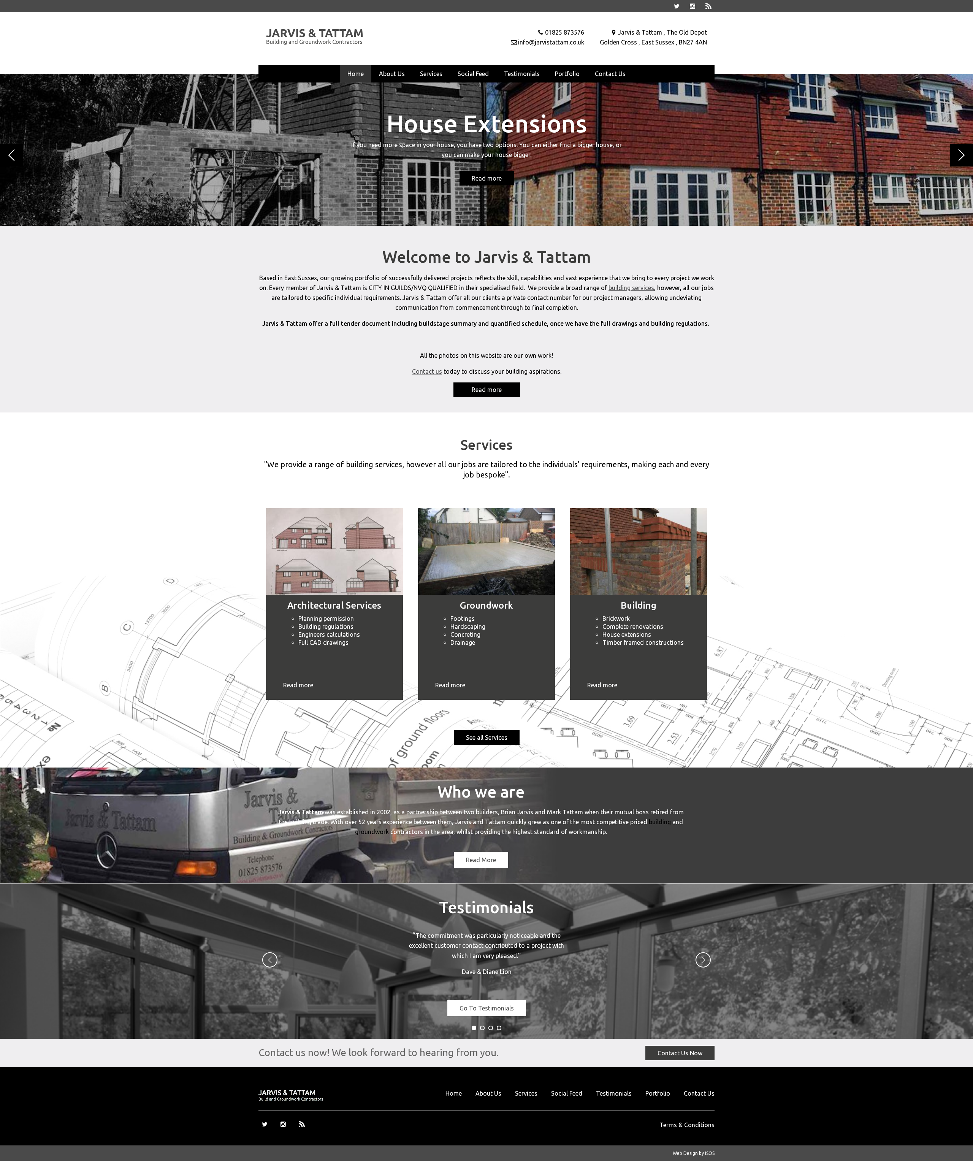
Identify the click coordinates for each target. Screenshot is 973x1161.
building (660, 821)
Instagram (692, 6)
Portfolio (567, 73)
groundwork (372, 831)
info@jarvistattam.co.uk (551, 42)
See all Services (486, 737)
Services (431, 73)
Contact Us (610, 73)
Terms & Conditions (687, 1124)
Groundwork (486, 605)
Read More (481, 859)
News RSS (708, 6)
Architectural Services (334, 605)
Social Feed (473, 73)
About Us (392, 73)
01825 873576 (564, 32)
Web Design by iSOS (694, 1153)
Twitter (677, 6)
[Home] (315, 43)
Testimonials (522, 73)
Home (355, 73)
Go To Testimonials (487, 1008)
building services (631, 287)
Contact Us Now (680, 1053)
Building (638, 605)
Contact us (427, 371)
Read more (487, 178)
